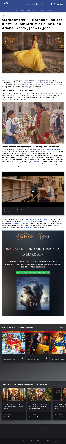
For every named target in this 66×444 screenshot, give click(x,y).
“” (36, 83)
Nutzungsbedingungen (53, 441)
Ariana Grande (31, 227)
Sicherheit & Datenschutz (38, 441)
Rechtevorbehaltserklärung (22, 441)
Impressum (10, 441)
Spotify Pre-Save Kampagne (18, 223)
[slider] (26, 204)
